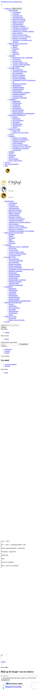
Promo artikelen (13, 159)
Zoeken (3, 325)
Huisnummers (16, 85)
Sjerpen (14, 127)
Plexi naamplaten (17, 70)
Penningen (15, 49)
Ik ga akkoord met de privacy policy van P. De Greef (19, 678)
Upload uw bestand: (17, 458)
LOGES (11, 134)
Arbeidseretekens (17, 17)
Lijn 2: (13, 419)
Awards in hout (17, 61)
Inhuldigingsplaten (18, 87)
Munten (14, 47)
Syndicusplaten (17, 91)
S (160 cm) (18, 446)
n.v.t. (16, 425)
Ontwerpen (15, 54)
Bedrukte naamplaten (19, 94)
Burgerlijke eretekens (19, 19)
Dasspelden (16, 122)
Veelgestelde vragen (11, 638)
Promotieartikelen (10, 616)
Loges (6, 619)
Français (7, 351)
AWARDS (12, 56)
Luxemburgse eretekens (19, 29)
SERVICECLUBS (14, 129)
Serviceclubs (8, 617)
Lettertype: (14, 439)
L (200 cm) (18, 449)
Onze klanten (9, 629)
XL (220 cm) (19, 451)
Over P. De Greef (10, 627)
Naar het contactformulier (8, 549)
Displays (15, 117)
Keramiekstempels (18, 110)
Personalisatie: (15, 413)
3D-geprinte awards (18, 66)
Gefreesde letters (17, 96)
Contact (7, 332)
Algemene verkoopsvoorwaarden (15, 634)
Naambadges (16, 118)
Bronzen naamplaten (18, 77)
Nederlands (8, 349)
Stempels (11, 157)
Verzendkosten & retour (12, 636)
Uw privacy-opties (15, 683)
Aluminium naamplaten (19, 71)
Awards (11, 153)
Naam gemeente (15, 454)
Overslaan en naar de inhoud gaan (11, 1)
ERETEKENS (13, 10)
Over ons (7, 162)
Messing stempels (17, 111)
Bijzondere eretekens (18, 26)
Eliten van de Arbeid (18, 21)
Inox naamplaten (17, 73)
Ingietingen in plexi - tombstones (22, 57)
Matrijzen (15, 52)
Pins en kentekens (17, 120)
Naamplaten (12, 155)
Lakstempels (16, 105)
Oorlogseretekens (17, 24)
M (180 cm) (18, 448)
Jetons (14, 50)
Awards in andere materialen (21, 64)
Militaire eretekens (18, 22)
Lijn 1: (13, 415)
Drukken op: (14, 436)
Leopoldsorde (16, 12)
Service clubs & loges (15, 160)
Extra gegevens (15, 498)
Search (7, 339)
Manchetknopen (17, 124)
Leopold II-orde (17, 15)
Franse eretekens (17, 33)
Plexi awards (16, 59)
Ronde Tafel (16, 131)
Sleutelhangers (16, 125)
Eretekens (12, 136)
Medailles (15, 45)
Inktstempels (16, 101)
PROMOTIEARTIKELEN (17, 115)
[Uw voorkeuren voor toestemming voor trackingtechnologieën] (3, 688)
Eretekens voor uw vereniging (21, 36)
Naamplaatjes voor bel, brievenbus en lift (21, 269)
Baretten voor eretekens (19, 38)
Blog (6, 166)
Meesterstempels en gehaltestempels (23, 113)
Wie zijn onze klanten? (12, 164)
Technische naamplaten (19, 98)
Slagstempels (16, 106)
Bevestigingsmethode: (17, 438)
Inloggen (7, 366)
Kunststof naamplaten (19, 78)
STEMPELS (12, 99)
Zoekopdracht (24, 344)
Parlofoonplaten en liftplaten (21, 92)
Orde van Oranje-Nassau (20, 35)
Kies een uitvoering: (17, 404)
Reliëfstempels (16, 103)
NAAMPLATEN (14, 68)
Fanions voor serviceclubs (20, 132)
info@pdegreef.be (6, 594)
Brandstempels (17, 108)
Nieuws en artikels (10, 631)
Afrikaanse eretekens (18, 141)
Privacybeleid (9, 640)
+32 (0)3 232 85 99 (7, 595)
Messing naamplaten (18, 75)
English (7, 353)
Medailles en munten (11, 609)
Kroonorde (15, 14)
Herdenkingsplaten (18, 89)
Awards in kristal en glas (20, 63)
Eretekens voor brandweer (20, 28)
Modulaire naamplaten (19, 84)
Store (6, 372)
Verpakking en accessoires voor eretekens (21, 231)
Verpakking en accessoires (20, 148)
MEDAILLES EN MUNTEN (18, 43)
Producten (8, 8)
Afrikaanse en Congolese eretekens (23, 31)
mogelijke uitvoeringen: (8, 408)
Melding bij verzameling (12, 687)
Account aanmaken (11, 364)
